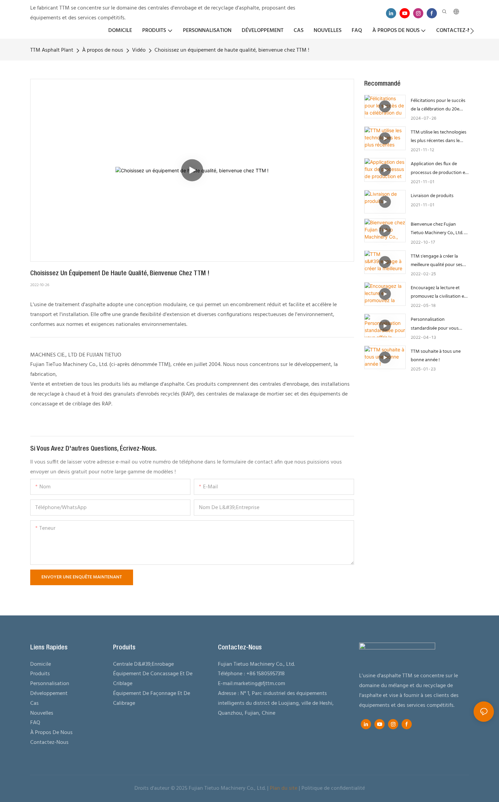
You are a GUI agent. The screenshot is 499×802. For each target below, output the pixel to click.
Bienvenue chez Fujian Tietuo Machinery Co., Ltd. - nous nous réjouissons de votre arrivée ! (438, 229)
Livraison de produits (432, 196)
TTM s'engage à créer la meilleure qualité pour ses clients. (436, 260)
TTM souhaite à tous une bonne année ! (436, 356)
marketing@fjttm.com (259, 683)
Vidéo (139, 50)
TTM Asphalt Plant (51, 50)
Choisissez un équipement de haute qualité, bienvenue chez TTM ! (231, 50)
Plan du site (283, 788)
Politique (311, 788)
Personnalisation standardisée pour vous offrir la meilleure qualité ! (436, 324)
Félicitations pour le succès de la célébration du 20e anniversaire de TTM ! (438, 105)
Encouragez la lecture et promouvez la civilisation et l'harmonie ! (438, 292)
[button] (472, 31)
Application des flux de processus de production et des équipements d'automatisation (439, 168)
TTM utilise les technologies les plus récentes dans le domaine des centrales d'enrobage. (438, 136)
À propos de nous (102, 50)
